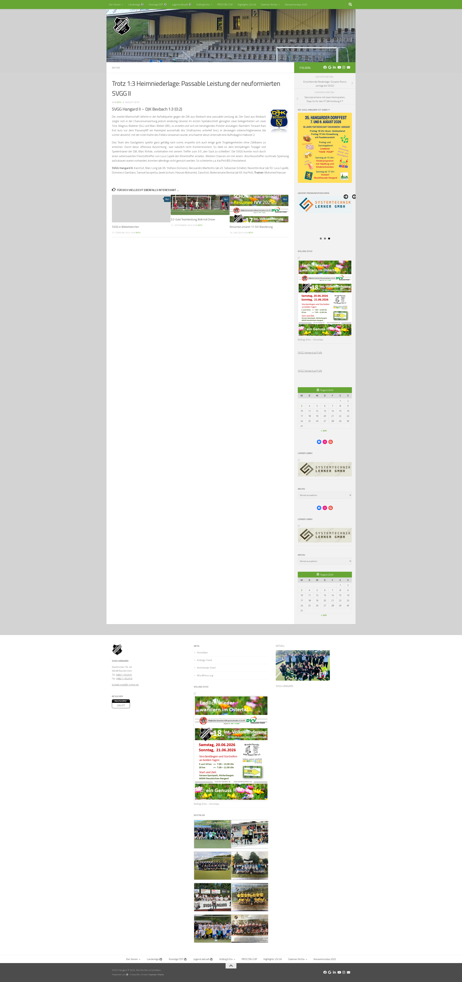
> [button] (345, 197)
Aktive (116, 67)
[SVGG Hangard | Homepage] (122, 26)
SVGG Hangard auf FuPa (310, 352)
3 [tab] (329, 239)
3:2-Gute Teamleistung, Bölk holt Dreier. (193, 219)
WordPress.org (205, 675)
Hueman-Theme (156, 974)
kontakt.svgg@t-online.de (125, 684)
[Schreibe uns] (348, 67)
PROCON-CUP (225, 4)
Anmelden (202, 652)
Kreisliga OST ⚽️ (158, 4)
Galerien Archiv (269, 4)
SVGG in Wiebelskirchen (125, 227)
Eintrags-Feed (204, 660)
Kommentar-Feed (206, 667)
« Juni (324, 430)
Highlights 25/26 (247, 4)
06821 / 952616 (124, 678)
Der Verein (115, 4)
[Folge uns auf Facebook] (325, 67)
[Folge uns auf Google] (329, 67)
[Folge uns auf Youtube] (339, 67)
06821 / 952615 (124, 674)
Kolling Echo (203, 4)
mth (119, 102)
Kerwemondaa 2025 (296, 4)
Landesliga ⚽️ (136, 4)
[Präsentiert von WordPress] (127, 975)
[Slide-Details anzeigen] (325, 215)
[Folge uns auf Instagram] (343, 67)
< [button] (354, 197)
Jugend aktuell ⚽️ (181, 4)
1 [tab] (321, 239)
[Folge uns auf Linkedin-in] (334, 67)
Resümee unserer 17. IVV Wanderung (251, 227)
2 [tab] (325, 239)
